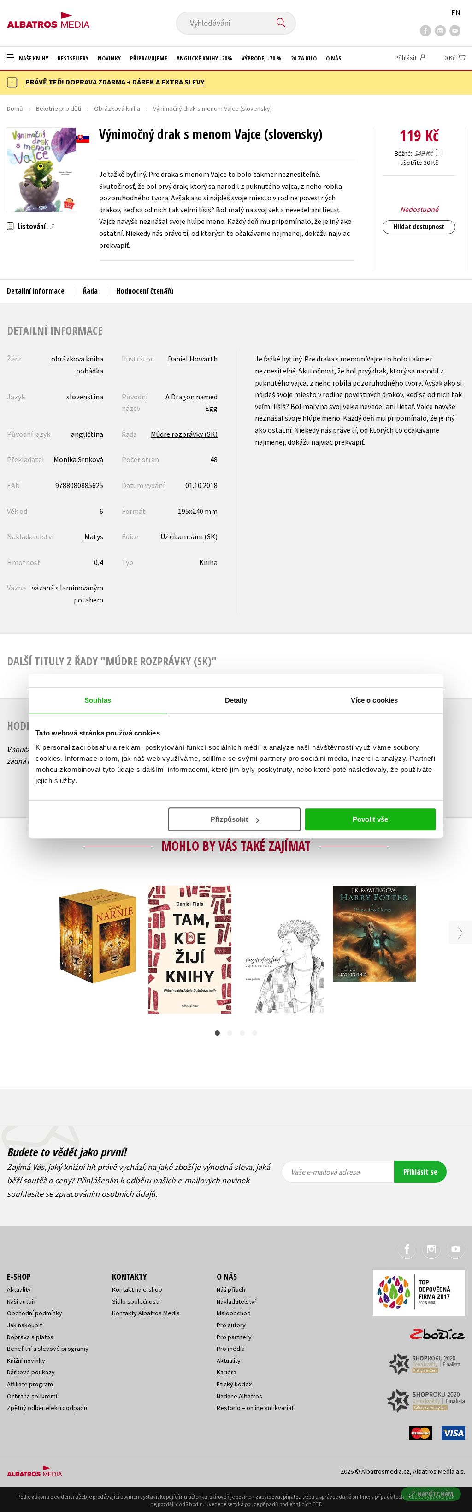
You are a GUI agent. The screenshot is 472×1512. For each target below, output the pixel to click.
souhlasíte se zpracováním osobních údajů (81, 1193)
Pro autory (231, 1325)
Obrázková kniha (117, 108)
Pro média (231, 1348)
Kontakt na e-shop (137, 1289)
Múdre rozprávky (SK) (184, 434)
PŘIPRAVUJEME (148, 58)
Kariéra (226, 1372)
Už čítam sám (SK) (189, 536)
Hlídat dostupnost (419, 226)
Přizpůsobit (229, 819)
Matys (93, 536)
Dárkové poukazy (31, 1372)
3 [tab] (242, 1033)
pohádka (89, 370)
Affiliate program (30, 1384)
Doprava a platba (30, 1337)
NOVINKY (109, 58)
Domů (15, 108)
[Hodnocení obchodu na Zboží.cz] (433, 1331)
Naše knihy (33, 58)
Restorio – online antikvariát (255, 1408)
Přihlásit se (420, 1172)
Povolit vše (370, 819)
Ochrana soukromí (32, 1396)
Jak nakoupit (24, 1325)
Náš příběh (231, 1289)
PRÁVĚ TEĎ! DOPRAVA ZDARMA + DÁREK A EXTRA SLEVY (114, 81)
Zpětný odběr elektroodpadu (47, 1408)
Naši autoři (21, 1301)
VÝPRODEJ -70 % (262, 58)
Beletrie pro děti (58, 108)
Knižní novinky (26, 1360)
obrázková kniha (77, 358)
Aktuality (19, 1289)
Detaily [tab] (236, 700)
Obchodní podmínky (34, 1313)
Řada (90, 291)
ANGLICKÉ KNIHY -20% (204, 58)
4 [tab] (254, 1033)
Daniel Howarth (193, 358)
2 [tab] (229, 1033)
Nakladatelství (236, 1301)
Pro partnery (234, 1337)
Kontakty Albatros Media (146, 1313)
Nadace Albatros (239, 1396)
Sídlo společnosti (135, 1301)
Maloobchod (234, 1313)
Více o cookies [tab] (374, 700)
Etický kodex (234, 1384)
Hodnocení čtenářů (144, 291)
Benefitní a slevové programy (47, 1348)
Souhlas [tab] (97, 700)
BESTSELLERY (73, 58)
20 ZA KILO (304, 58)
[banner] (48, 17)
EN (455, 12)
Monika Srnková (78, 459)
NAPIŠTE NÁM (435, 1493)
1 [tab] (217, 1033)
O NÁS (333, 58)
